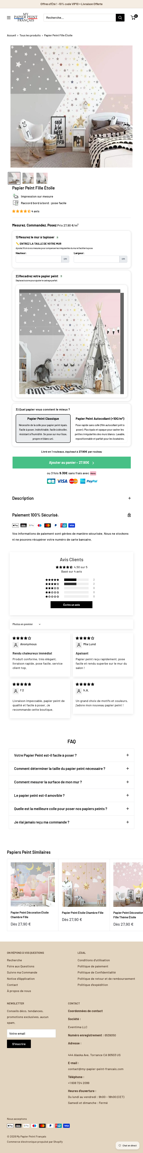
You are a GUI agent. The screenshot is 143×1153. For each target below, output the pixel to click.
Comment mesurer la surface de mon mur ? (48, 782)
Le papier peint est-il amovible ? (39, 795)
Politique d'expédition (93, 985)
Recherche (14, 960)
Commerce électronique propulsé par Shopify (35, 1141)
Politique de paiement (93, 966)
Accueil (11, 35)
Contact (12, 985)
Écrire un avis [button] (71, 604)
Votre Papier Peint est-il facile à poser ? (45, 755)
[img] (22, 638)
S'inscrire (19, 1044)
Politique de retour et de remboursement (106, 978)
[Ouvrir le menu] (8, 17)
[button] (21, 211)
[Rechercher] (120, 17)
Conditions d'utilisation (94, 960)
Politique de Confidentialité (97, 972)
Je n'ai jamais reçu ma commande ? (41, 822)
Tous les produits (30, 35)
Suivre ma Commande (22, 972)
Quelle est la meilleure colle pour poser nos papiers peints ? (60, 808)
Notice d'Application (21, 978)
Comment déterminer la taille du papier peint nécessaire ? (59, 768)
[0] (133, 18)
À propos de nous (19, 991)
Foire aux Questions (20, 966)
